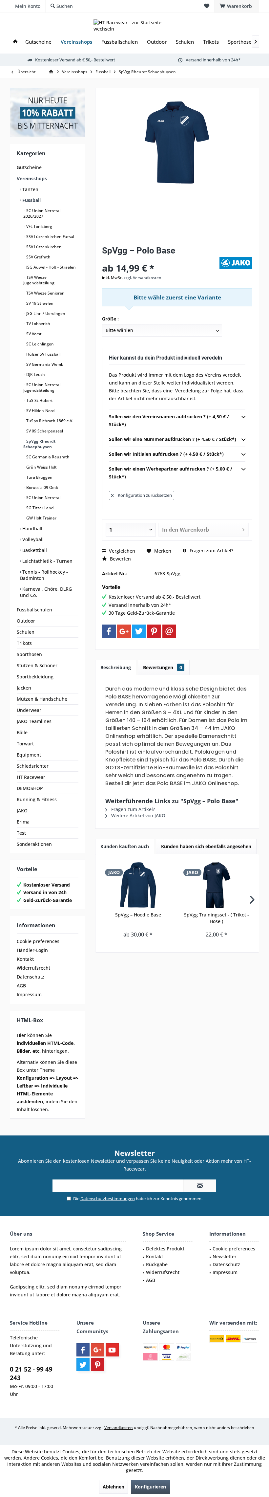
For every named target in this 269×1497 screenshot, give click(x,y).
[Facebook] (109, 631)
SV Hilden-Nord (39, 410)
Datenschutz (30, 977)
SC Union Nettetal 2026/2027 (41, 213)
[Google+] (124, 631)
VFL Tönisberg (38, 226)
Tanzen (29, 189)
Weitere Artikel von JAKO (137, 815)
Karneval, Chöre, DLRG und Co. (46, 592)
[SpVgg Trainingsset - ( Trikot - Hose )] (216, 885)
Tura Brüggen (38, 477)
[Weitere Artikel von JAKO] (235, 263)
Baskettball (34, 550)
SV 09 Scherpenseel (44, 431)
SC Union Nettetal (42, 497)
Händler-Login (32, 950)
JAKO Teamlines (34, 721)
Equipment (29, 755)
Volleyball (32, 539)
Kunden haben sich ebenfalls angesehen (206, 846)
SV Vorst (33, 334)
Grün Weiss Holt (41, 467)
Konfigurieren (150, 1487)
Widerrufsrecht (33, 968)
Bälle (22, 732)
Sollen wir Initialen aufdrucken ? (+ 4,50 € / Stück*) (166, 454)
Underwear (29, 710)
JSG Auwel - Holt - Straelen (50, 267)
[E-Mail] (169, 631)
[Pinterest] (154, 631)
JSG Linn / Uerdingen (45, 313)
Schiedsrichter (33, 766)
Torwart (25, 743)
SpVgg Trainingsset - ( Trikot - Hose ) (216, 918)
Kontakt (25, 959)
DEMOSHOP (30, 788)
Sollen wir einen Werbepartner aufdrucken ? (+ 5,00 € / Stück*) (170, 473)
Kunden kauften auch (124, 846)
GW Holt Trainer (40, 518)
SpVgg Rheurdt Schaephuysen (39, 444)
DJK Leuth (35, 374)
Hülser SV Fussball (42, 354)
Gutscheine (29, 167)
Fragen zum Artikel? (210, 550)
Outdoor (26, 621)
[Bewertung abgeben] (160, 259)
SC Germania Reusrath (47, 457)
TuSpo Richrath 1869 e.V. (49, 421)
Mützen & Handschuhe (42, 699)
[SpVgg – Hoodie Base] (138, 885)
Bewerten (120, 559)
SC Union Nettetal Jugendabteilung (41, 387)
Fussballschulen (34, 609)
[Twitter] (139, 631)
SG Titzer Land (39, 508)
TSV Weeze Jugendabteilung (38, 280)
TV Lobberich (37, 323)
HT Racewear (31, 777)
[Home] (15, 42)
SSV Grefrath (38, 257)
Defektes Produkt (165, 1248)
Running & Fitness (37, 799)
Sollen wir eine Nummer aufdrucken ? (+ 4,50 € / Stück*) (172, 439)
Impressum (29, 994)
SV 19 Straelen (39, 303)
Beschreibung (115, 667)
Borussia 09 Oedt (41, 487)
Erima (23, 822)
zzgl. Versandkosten (142, 277)
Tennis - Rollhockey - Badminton (44, 575)
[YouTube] (112, 1349)
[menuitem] (236, 6)
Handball (31, 528)
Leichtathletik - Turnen (46, 561)
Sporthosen (29, 654)
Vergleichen (121, 551)
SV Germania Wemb (44, 364)
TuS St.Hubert (39, 400)
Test (21, 833)
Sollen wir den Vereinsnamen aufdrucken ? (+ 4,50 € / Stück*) (169, 420)
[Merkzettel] (206, 6)
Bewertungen (162, 667)
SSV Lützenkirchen (43, 247)
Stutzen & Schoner (37, 665)
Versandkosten (118, 1427)
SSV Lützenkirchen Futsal (49, 236)
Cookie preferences (38, 941)
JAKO (22, 810)
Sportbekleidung (35, 676)
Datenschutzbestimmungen (107, 1198)
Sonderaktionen (34, 844)
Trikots (24, 643)
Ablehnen (113, 1487)
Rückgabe (157, 1264)
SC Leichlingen (39, 344)
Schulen (25, 632)
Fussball (31, 200)
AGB (21, 985)
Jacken (24, 688)
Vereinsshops (32, 178)
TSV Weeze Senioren (45, 293)
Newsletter (225, 1256)
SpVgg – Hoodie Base (138, 915)
